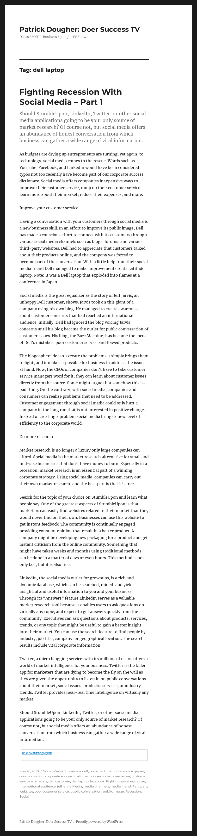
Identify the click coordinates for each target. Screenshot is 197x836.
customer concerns (89, 776)
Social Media (53, 771)
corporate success (59, 776)
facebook (97, 781)
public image (113, 791)
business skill (78, 771)
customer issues (117, 776)
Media (77, 786)
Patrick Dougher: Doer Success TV (79, 29)
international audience (37, 786)
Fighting (113, 781)
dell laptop (80, 781)
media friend (121, 786)
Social (24, 796)
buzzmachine (100, 771)
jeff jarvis (64, 786)
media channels (96, 786)
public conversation (85, 791)
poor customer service (52, 791)
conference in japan (128, 771)
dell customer (59, 781)
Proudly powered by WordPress (99, 822)
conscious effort (31, 776)
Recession (133, 791)
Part (135, 786)
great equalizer (133, 781)
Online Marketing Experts (37, 753)
